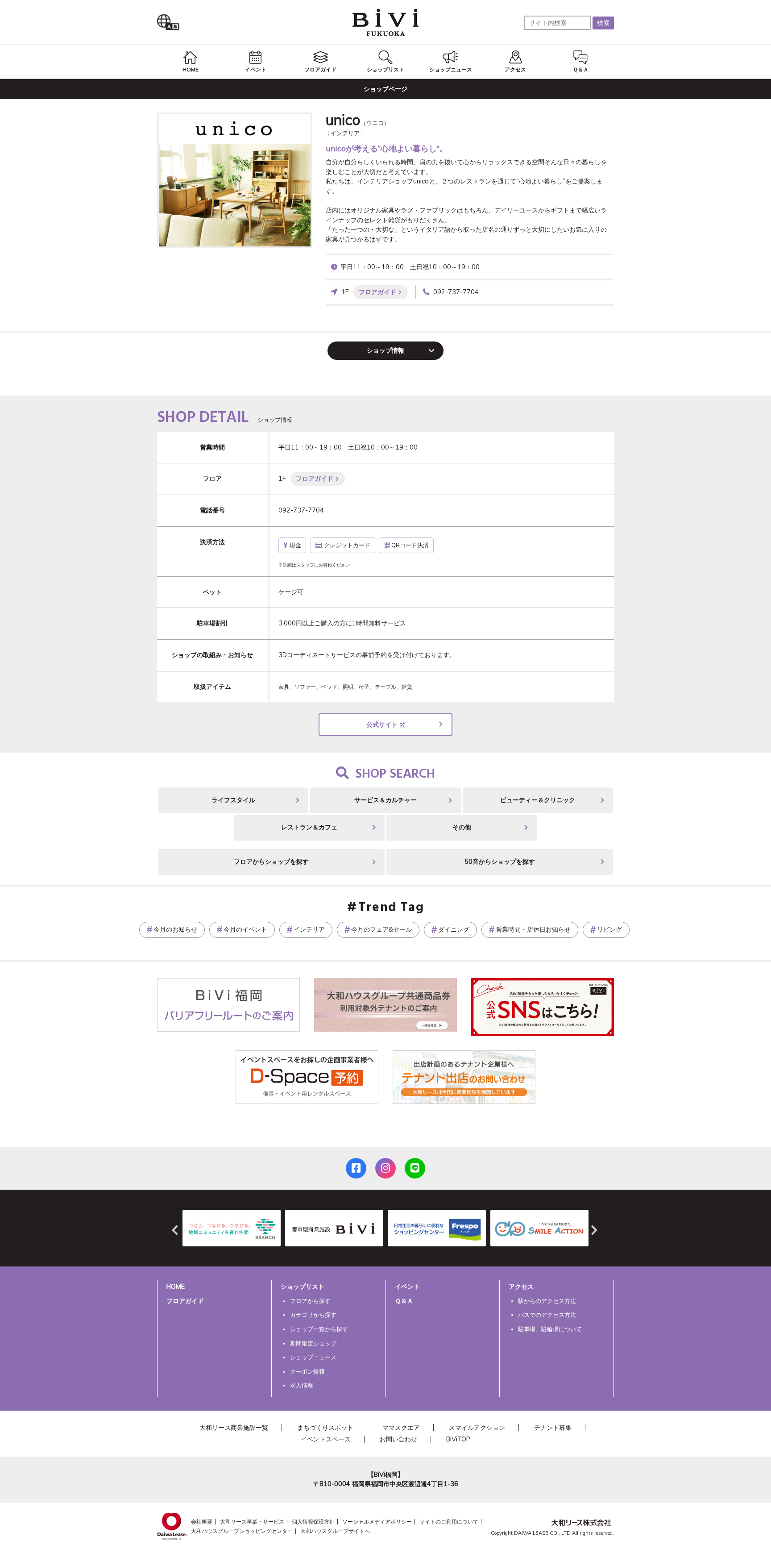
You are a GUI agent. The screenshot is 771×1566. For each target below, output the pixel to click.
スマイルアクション (477, 1428)
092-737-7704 (456, 292)
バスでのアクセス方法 (547, 1314)
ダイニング (453, 929)
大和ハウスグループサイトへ (335, 1531)
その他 (461, 827)
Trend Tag (391, 908)
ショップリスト (302, 1287)
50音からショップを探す (499, 862)
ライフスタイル (233, 800)
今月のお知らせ (175, 929)
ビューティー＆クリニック (537, 800)
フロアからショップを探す (271, 862)
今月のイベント (245, 929)
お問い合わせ (398, 1439)
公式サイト (382, 725)
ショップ (385, 350)
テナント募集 (553, 1428)
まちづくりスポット (325, 1428)
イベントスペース (326, 1439)
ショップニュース (313, 1357)
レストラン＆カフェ (309, 827)
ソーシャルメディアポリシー (377, 1521)
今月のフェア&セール (381, 929)
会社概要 (201, 1521)
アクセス (521, 1287)
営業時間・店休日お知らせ (533, 929)
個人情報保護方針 (313, 1521)
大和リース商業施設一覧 (233, 1428)
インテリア (309, 929)
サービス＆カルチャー (385, 800)
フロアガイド (377, 292)
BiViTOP (458, 1439)
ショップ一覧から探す (319, 1329)
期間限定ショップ (313, 1343)
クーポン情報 (307, 1371)
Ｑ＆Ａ (404, 1301)
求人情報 (301, 1385)
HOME (175, 1287)
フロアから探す (310, 1300)
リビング (609, 929)
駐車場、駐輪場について (550, 1329)
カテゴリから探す (313, 1314)
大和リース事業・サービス (252, 1521)
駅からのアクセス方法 (547, 1300)
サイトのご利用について (448, 1521)
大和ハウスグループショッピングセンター (242, 1531)
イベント (407, 1287)
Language (170, 22)
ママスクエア (401, 1428)
